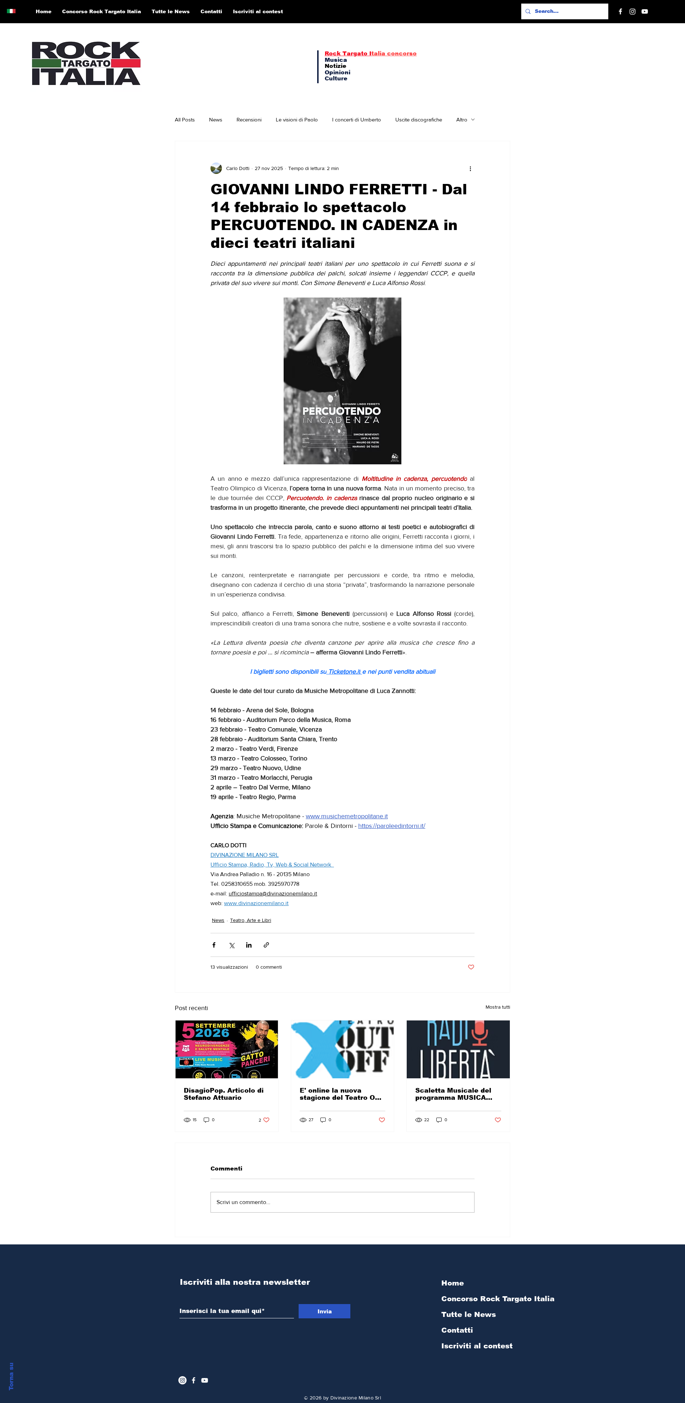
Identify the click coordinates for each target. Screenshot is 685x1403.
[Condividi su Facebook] (213, 945)
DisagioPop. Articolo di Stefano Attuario (224, 1094)
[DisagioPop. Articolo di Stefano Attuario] (226, 1049)
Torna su (11, 1376)
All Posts (185, 119)
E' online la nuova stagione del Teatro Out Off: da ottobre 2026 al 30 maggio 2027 (341, 1094)
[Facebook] (620, 11)
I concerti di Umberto (356, 119)
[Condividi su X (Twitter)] (231, 945)
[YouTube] (645, 11)
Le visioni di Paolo (297, 119)
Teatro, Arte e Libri (250, 920)
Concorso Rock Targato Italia (479, 1299)
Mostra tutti (498, 1007)
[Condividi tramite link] (266, 945)
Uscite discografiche (418, 119)
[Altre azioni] (470, 168)
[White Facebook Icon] (193, 1380)
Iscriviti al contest (477, 1346)
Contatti (457, 1330)
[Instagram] (632, 11)
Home (452, 1283)
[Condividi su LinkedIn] (248, 945)
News (215, 119)
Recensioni (249, 119)
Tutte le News (468, 1314)
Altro (461, 119)
